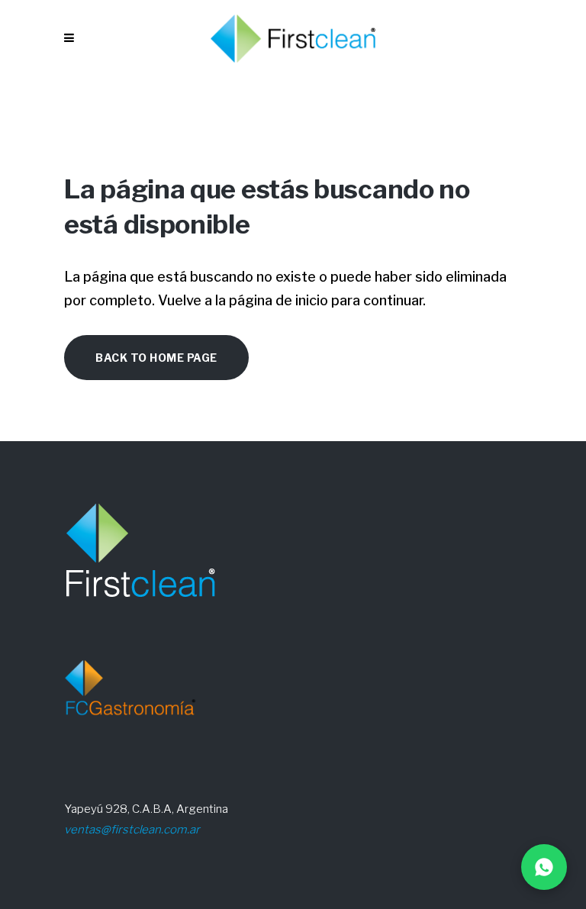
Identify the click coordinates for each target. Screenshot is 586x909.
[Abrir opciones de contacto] (544, 867)
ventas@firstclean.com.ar (132, 829)
